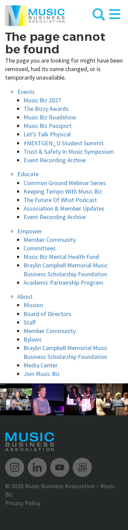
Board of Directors (47, 314)
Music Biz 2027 (42, 100)
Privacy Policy (22, 503)
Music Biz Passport (48, 126)
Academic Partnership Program (63, 282)
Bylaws (33, 339)
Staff (29, 322)
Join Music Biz (42, 374)
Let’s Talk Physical (47, 134)
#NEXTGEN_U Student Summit (64, 143)
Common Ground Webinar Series (65, 183)
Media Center (41, 365)
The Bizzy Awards (46, 109)
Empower (29, 231)
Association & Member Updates (64, 208)
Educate (28, 174)
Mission (33, 305)
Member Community (50, 240)
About (25, 296)
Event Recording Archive (55, 160)
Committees (40, 248)
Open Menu (114, 12)
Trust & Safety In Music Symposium (69, 151)
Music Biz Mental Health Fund (61, 257)
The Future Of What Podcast (60, 200)
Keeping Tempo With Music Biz (63, 191)
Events (26, 92)
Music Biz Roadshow (50, 117)
